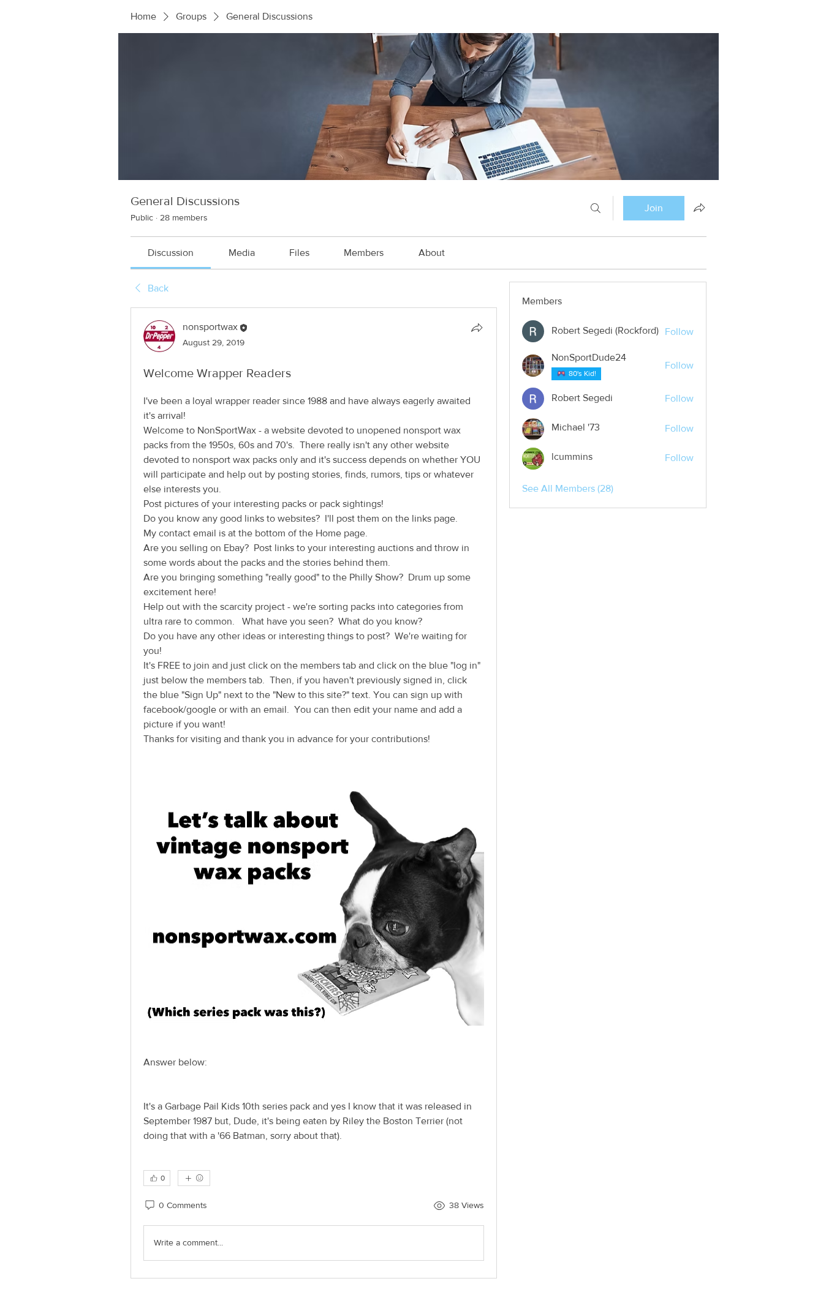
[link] (171, 252)
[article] (314, 792)
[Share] (476, 327)
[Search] (595, 208)
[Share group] (699, 207)
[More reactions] (194, 1178)
